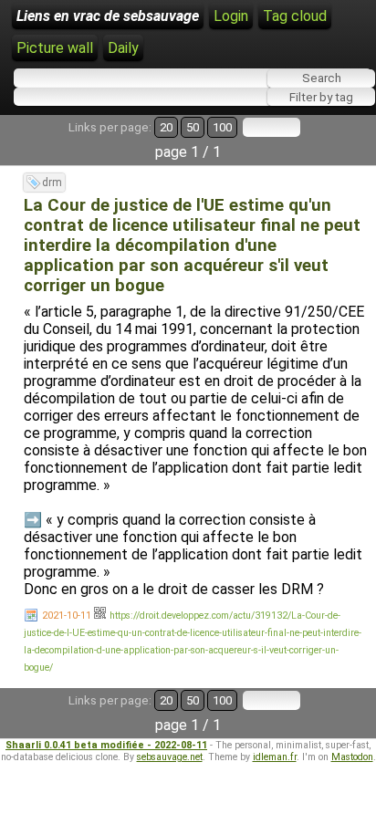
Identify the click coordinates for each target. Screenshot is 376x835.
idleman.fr (275, 757)
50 (192, 127)
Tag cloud (295, 16)
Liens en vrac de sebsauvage (107, 16)
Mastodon (352, 757)
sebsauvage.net (170, 757)
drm (52, 182)
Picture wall (54, 48)
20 (166, 127)
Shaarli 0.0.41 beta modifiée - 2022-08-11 (106, 745)
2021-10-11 (66, 615)
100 (222, 127)
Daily (123, 48)
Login (231, 16)
